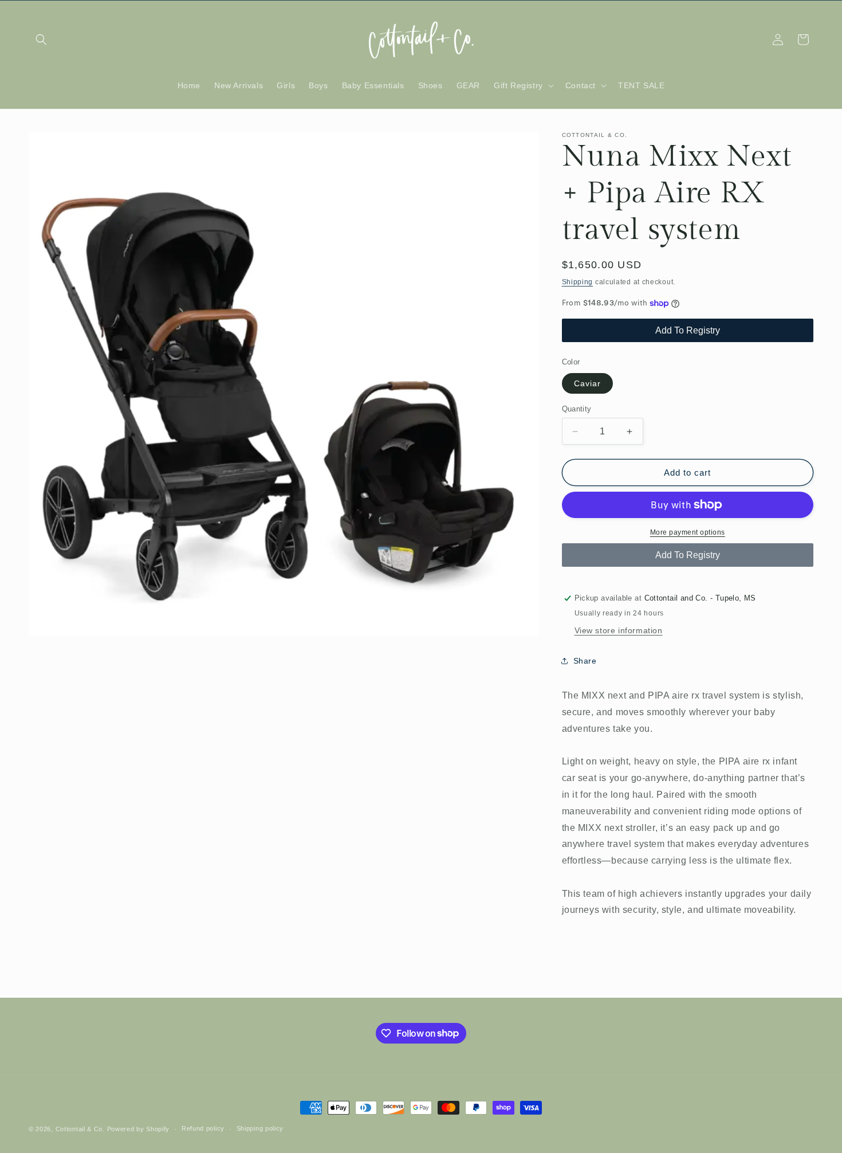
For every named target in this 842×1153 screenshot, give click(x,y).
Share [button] (585, 660)
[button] (41, 39)
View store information (619, 630)
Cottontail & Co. (81, 1128)
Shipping (577, 282)
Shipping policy (260, 1128)
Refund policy (203, 1128)
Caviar (587, 383)
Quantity (577, 409)
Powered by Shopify (138, 1128)
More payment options (687, 532)
